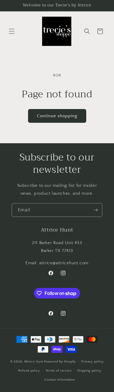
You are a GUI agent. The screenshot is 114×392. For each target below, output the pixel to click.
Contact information (59, 379)
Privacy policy (92, 361)
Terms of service (59, 370)
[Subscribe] (95, 210)
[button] (11, 31)
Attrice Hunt (33, 361)
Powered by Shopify (60, 361)
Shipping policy (89, 370)
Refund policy (29, 370)
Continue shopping (57, 115)
